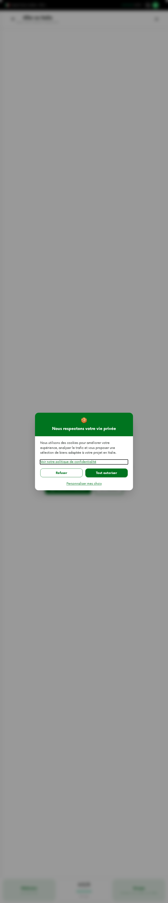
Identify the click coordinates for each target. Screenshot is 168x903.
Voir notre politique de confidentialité (68, 462)
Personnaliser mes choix (84, 483)
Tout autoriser (106, 473)
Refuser (61, 473)
